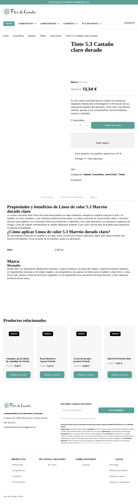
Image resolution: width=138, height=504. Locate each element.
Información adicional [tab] (72, 197)
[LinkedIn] (97, 180)
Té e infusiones (18, 482)
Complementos (18, 470)
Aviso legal (113, 465)
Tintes (43, 35)
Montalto (83, 82)
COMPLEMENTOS (48, 24)
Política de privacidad (118, 470)
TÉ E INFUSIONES (90, 24)
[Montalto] (17, 290)
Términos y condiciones (119, 482)
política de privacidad (87, 418)
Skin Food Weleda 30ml (119, 358)
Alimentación (25, 24)
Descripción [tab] (47, 197)
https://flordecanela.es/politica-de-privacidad (95, 443)
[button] (18, 374)
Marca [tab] (93, 197)
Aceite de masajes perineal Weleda (82, 360)
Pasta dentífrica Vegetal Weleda (48, 360)
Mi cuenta (52, 465)
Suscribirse (116, 410)
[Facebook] (86, 180)
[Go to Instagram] (10, 434)
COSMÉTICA (69, 24)
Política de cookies (117, 476)
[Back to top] (118, 498)
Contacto (129, 23)
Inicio (6, 35)
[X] (92, 180)
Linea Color (56, 35)
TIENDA (9, 24)
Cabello (32, 35)
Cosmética (18, 35)
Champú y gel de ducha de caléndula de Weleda (17, 360)
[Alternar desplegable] (35, 24)
